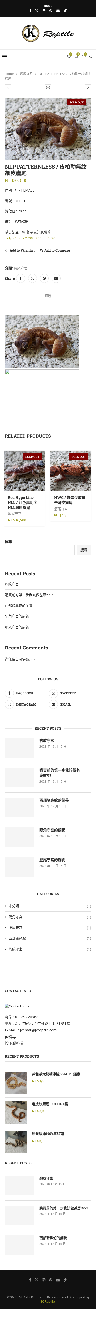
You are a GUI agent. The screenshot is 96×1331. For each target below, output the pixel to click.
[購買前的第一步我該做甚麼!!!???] (19, 777)
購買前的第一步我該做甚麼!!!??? (29, 594)
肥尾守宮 (50, 927)
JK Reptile (48, 1301)
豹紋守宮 (12, 584)
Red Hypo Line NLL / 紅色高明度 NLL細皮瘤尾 (22, 502)
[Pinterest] (50, 10)
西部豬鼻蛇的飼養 (18, 605)
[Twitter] (36, 10)
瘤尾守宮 (26, 73)
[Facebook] (30, 10)
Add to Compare (57, 250)
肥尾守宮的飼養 (17, 627)
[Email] (58, 10)
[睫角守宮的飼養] (19, 837)
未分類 (50, 906)
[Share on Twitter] (32, 278)
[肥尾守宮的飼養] (19, 867)
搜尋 (8, 541)
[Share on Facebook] (20, 278)
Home (48, 6)
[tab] (48, 295)
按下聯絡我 (14, 1043)
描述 (48, 295)
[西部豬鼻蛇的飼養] (19, 807)
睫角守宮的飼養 (17, 616)
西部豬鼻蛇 (50, 938)
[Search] (91, 57)
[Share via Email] (56, 278)
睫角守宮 (50, 916)
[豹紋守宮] (19, 748)
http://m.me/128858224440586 (30, 238)
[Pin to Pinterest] (44, 278)
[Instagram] (44, 10)
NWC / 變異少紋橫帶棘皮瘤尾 (69, 500)
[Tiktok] (65, 10)
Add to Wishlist (22, 250)
